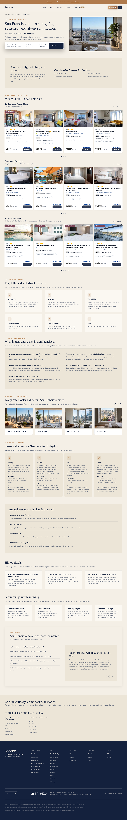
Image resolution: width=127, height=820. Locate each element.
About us (91, 754)
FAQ (89, 760)
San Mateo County (34, 724)
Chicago (52, 782)
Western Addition (9, 734)
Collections (58, 7)
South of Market (9, 728)
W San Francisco (71, 131)
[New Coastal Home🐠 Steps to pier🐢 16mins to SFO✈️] (48, 118)
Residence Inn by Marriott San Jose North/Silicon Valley (18, 246)
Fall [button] (68, 463)
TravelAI (49, 2)
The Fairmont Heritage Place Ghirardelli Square (15, 132)
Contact (90, 757)
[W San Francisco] (78, 118)
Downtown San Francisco (79, 133)
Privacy (109, 754)
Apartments (34, 760)
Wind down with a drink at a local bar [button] (24, 376)
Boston (52, 772)
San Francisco (10, 135)
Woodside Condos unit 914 (104, 131)
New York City (54, 754)
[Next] (120, 403)
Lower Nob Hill (33, 732)
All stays (71, 754)
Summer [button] (40, 463)
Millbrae (105, 249)
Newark (16, 192)
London (52, 769)
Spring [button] (10, 463)
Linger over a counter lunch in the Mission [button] (26, 365)
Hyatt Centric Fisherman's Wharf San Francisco (108, 189)
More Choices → (117, 107)
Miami (52, 775)
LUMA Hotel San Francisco (45, 245)
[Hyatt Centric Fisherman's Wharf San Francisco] (108, 175)
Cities (51, 7)
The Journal (72, 760)
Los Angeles (54, 757)
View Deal (27, 149)
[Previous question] (108, 676)
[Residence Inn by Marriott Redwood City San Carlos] (78, 175)
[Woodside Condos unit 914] (108, 118)
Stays (44, 7)
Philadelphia (54, 766)
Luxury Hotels (35, 769)
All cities (71, 757)
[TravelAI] (40, 793)
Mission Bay (47, 248)
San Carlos (76, 192)
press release (75, 2)
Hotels (33, 754)
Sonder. (111, 793)
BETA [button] (82, 7)
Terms (109, 757)
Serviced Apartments (37, 763)
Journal (67, 7)
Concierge (78, 8)
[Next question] (112, 676)
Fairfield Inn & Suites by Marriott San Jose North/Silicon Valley (78, 246)
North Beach (8, 731)
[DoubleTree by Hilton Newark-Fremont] (18, 175)
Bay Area (31, 721)
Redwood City (107, 133)
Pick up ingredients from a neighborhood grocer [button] (85, 365)
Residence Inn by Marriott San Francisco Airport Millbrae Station (106, 246)
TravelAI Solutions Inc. (68, 792)
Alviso (15, 249)
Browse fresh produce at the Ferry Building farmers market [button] (90, 354)
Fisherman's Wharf (18, 135)
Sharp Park (46, 135)
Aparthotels (34, 757)
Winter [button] (99, 463)
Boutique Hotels (36, 766)
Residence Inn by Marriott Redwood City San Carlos (78, 189)
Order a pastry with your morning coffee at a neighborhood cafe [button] (35, 354)
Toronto (52, 779)
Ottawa (52, 763)
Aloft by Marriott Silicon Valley (46, 188)
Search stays (56, 46)
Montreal (53, 760)
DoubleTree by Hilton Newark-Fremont (16, 189)
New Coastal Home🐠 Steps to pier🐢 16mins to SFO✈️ (48, 132)
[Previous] (116, 403)
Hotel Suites (35, 772)
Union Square (8, 726)
